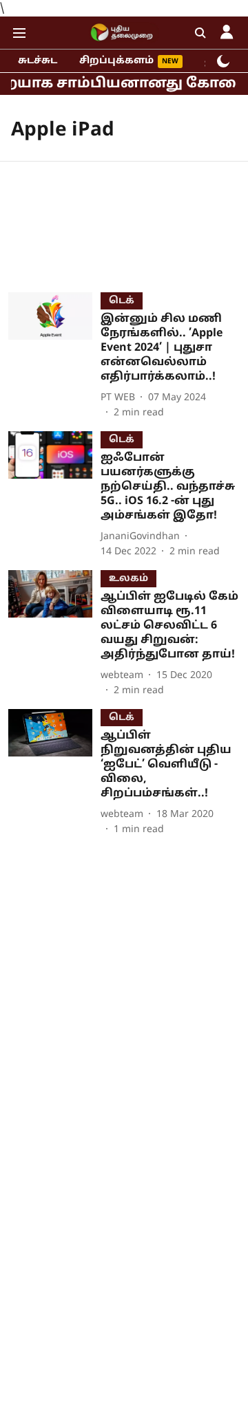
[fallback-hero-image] (54, 356)
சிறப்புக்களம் (116, 61)
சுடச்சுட (37, 61)
